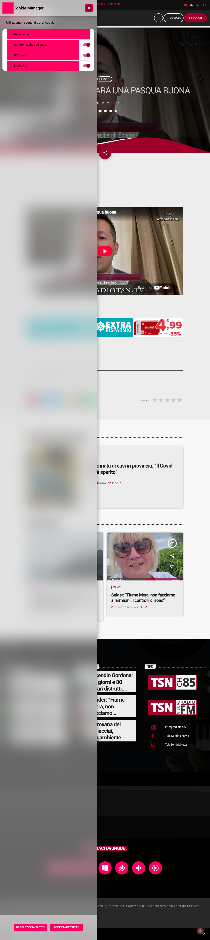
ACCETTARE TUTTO (67, 927)
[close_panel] (89, 8)
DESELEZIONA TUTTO (30, 927)
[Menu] (8, 8)
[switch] (90, 45)
